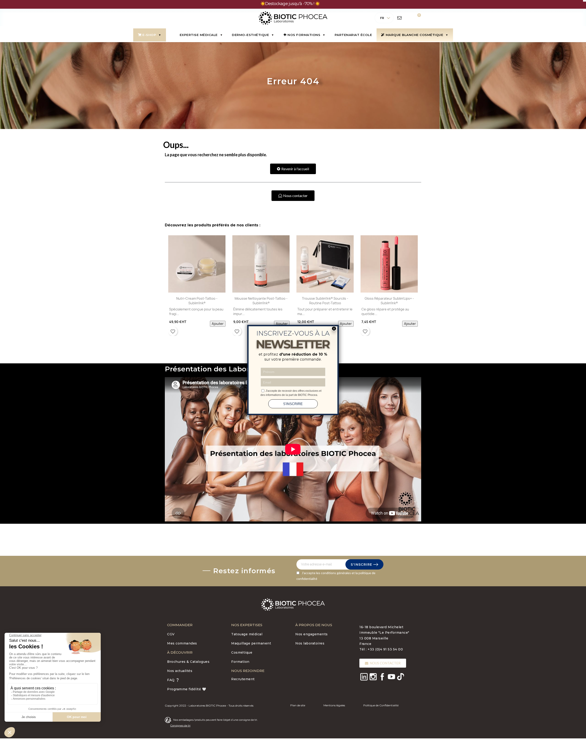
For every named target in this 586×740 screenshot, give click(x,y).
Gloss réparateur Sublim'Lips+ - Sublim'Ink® (389, 300)
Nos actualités (179, 671)
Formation (240, 662)
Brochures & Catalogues (188, 662)
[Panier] (415, 18)
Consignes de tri (180, 725)
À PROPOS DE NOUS (313, 625)
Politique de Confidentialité (381, 705)
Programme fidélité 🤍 (186, 689)
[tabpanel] (197, 286)
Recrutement (243, 679)
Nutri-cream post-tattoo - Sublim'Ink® (196, 300)
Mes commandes (182, 643)
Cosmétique (241, 652)
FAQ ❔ (173, 680)
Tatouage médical (246, 634)
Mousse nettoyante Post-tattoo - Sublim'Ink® (261, 300)
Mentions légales (334, 705)
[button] (293, 169)
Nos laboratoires (309, 643)
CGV (171, 634)
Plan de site (297, 705)
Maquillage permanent (251, 643)
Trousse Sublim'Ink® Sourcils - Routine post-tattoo (325, 300)
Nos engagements (311, 634)
